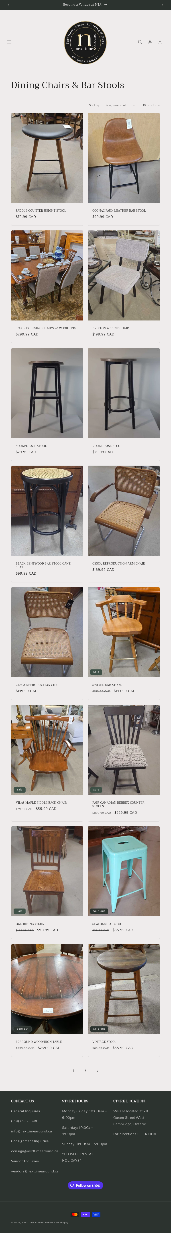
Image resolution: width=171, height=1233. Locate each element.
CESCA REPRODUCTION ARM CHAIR (118, 564)
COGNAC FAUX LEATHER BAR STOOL (119, 211)
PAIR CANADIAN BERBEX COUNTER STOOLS (118, 804)
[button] (9, 42)
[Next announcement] (162, 5)
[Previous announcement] (9, 5)
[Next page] (97, 1071)
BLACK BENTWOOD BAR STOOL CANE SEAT (43, 565)
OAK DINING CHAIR (30, 924)
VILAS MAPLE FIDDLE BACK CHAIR (41, 803)
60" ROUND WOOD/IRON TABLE (39, 1042)
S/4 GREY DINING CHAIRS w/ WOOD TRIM (46, 328)
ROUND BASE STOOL (107, 446)
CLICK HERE (147, 1134)
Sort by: (94, 105)
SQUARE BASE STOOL (31, 446)
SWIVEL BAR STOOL (107, 685)
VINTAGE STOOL (104, 1042)
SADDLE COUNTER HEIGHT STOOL (41, 211)
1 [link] (73, 1071)
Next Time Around (33, 1222)
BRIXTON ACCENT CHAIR (110, 328)
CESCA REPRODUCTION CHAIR (38, 685)
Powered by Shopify (57, 1222)
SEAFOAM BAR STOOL (108, 924)
